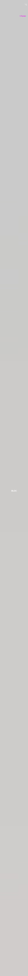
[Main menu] (25, 4)
